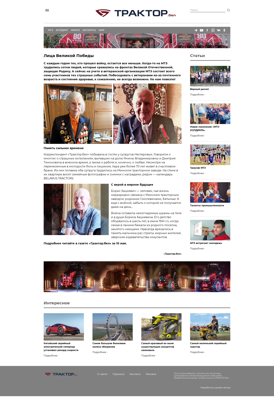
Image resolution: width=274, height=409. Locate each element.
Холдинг (62, 30)
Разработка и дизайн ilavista (215, 387)
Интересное (57, 303)
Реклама (151, 374)
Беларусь (89, 30)
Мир (101, 30)
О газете (102, 374)
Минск (75, 30)
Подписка (118, 374)
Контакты (135, 374)
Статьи (197, 55)
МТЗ (50, 30)
